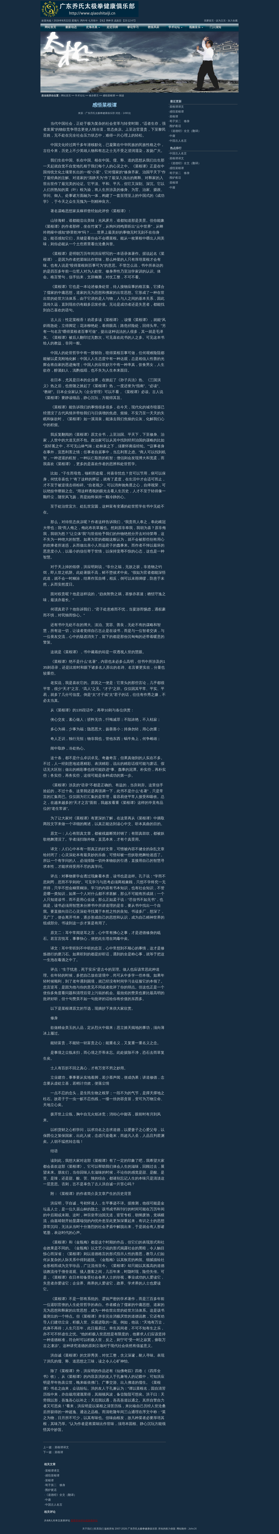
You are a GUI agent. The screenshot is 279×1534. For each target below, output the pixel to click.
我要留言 (209, 20)
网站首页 (66, 95)
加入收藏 (233, 20)
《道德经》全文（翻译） (61, 1494)
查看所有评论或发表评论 (84, 1520)
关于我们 (87, 1528)
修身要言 (94, 95)
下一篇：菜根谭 (53, 1452)
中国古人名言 (53, 1504)
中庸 (48, 1499)
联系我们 (99, 1528)
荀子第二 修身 (55, 1485)
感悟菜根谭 (52, 1475)
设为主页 (221, 20)
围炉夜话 (51, 1490)
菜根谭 (49, 1480)
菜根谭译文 (52, 1470)
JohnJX (192, 1528)
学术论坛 (80, 95)
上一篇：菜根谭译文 (56, 1447)
